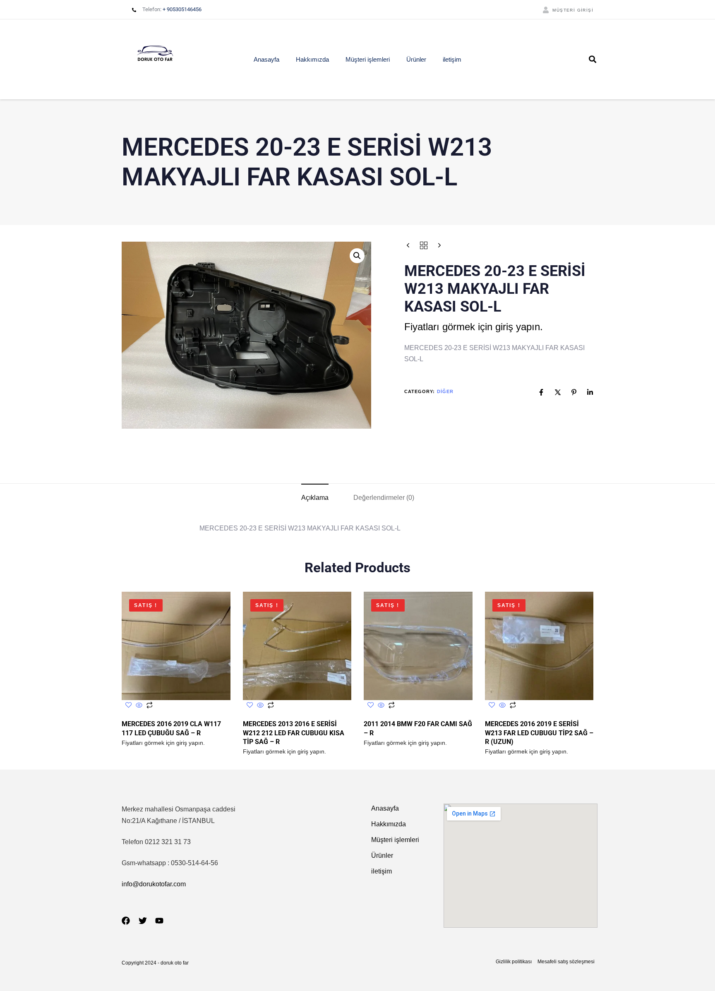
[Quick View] (139, 705)
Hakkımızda (312, 59)
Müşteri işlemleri (368, 59)
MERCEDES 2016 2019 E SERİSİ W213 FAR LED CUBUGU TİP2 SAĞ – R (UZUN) (539, 733)
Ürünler (416, 59)
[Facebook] (541, 392)
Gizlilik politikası (514, 962)
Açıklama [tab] (315, 497)
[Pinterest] (574, 392)
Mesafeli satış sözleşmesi (566, 962)
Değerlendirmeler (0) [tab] (383, 497)
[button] (592, 59)
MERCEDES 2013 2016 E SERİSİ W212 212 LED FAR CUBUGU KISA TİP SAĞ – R (293, 733)
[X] (557, 392)
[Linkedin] (590, 392)
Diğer (445, 391)
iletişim (452, 59)
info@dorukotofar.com (154, 884)
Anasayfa (266, 59)
